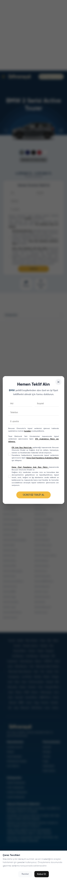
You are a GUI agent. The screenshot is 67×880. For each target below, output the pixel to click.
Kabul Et (41, 874)
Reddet (25, 874)
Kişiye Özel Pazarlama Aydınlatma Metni (42, 458)
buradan (27, 431)
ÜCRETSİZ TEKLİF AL (33, 495)
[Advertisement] (33, 354)
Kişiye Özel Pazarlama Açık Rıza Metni (30, 467)
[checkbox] (9, 454)
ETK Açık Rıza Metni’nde (22, 447)
